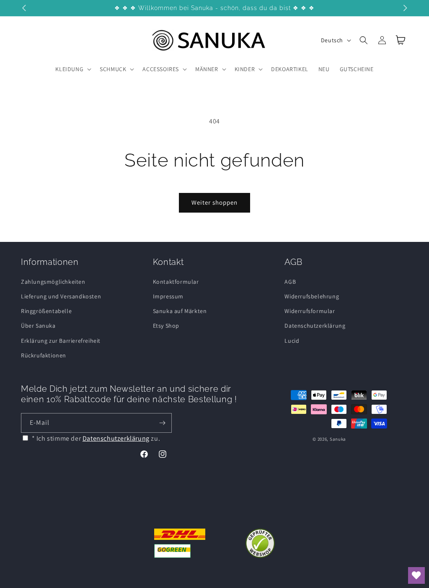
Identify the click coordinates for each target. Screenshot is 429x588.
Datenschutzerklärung (314, 325)
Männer (206, 69)
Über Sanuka (38, 325)
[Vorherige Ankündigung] (24, 8)
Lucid (291, 340)
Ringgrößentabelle (46, 311)
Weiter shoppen (214, 202)
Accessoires (160, 69)
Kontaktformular (176, 281)
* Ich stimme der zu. (96, 438)
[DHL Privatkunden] (180, 543)
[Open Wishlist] (416, 575)
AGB (290, 281)
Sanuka (338, 439)
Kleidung (69, 69)
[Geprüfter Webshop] (260, 543)
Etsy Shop (166, 325)
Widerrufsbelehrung (311, 296)
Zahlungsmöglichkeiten (53, 281)
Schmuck (113, 69)
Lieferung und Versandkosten (61, 296)
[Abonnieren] (162, 423)
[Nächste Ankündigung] (405, 8)
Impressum (168, 296)
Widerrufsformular (309, 311)
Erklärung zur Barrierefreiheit (61, 340)
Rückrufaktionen (43, 355)
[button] (72, 69)
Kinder (245, 69)
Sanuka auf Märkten (180, 311)
